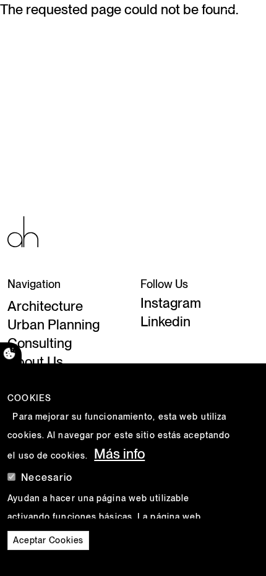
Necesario (46, 477)
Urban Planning (53, 324)
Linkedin (165, 321)
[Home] (29, 21)
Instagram (170, 303)
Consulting (39, 343)
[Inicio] (22, 230)
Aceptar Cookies (48, 540)
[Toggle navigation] (239, 21)
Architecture (45, 306)
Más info (119, 454)
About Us (35, 362)
